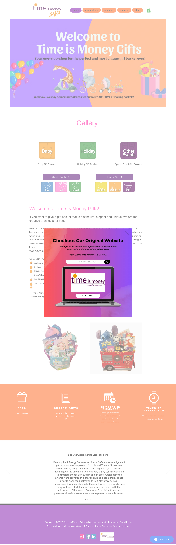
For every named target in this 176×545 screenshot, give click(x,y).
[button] (127, 233)
